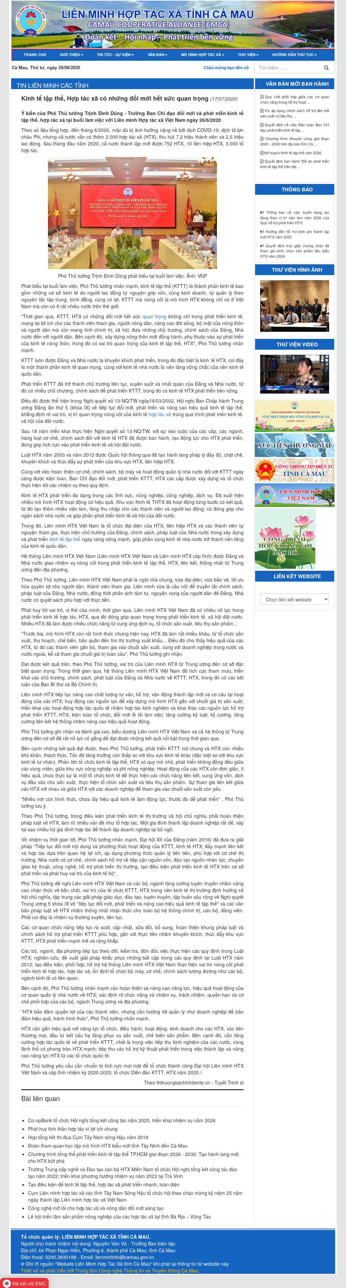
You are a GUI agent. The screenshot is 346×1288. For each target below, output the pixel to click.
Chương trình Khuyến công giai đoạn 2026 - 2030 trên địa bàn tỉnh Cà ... (294, 141)
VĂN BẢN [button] (156, 54)
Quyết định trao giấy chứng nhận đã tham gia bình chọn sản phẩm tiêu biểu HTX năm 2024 (294, 230)
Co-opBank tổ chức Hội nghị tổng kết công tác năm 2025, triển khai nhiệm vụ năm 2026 (122, 1120)
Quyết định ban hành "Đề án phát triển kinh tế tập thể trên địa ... (294, 163)
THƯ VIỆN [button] (246, 54)
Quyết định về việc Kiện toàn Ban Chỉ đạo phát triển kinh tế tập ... (294, 127)
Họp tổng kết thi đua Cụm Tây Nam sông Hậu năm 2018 (88, 1137)
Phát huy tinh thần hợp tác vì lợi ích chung (73, 1128)
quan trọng (155, 316)
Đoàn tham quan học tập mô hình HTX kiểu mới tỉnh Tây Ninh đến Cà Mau (108, 1145)
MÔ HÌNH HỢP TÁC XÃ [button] (201, 54)
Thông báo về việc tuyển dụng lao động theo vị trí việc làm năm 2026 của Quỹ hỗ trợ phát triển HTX (294, 196)
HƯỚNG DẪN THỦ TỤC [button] (293, 54)
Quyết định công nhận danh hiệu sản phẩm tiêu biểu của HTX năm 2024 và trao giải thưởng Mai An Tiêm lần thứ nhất (294, 249)
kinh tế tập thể (66, 539)
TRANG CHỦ (38, 54)
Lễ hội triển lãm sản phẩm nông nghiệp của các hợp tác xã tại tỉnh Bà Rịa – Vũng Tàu (119, 1216)
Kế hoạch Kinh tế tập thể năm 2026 (292, 152)
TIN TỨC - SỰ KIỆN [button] (114, 54)
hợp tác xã (161, 414)
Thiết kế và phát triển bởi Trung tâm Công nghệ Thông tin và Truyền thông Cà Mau (109, 1270)
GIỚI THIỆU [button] (70, 54)
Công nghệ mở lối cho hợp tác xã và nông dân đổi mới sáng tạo (96, 1208)
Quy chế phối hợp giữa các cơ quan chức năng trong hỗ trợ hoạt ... (294, 99)
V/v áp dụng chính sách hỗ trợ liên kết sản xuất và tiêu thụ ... (294, 113)
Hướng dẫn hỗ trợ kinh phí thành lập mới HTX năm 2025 (294, 213)
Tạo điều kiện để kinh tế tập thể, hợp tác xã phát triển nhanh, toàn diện (103, 1184)
